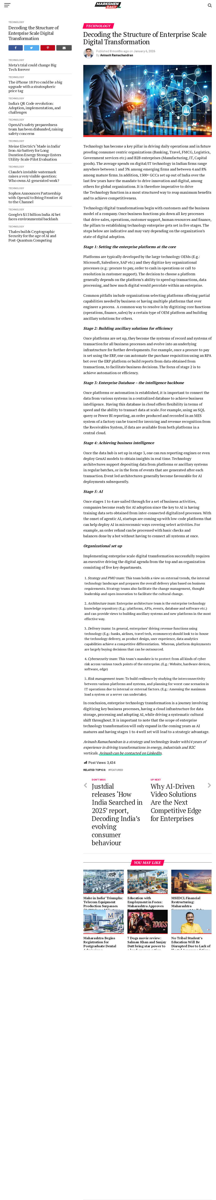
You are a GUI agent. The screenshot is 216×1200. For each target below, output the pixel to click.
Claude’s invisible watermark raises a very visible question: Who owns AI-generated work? (34, 176)
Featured (116, 770)
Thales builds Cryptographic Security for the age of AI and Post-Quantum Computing (32, 235)
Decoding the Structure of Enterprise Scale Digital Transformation (33, 33)
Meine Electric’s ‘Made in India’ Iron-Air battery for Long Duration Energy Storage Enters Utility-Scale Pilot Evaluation (34, 152)
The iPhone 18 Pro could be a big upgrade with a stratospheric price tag (35, 86)
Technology (16, 22)
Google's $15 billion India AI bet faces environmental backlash (34, 216)
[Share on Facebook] (15, 48)
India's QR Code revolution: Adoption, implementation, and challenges (34, 107)
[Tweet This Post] (31, 48)
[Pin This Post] (47, 48)
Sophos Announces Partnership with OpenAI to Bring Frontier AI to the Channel (35, 197)
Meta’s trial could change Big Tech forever (32, 67)
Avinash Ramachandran (116, 55)
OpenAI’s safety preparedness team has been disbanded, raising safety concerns (35, 129)
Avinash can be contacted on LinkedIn (130, 753)
